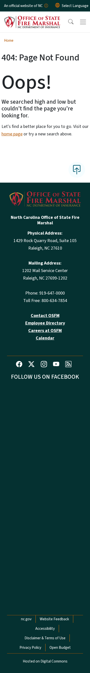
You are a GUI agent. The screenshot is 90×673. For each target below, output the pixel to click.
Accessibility (45, 628)
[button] (68, 22)
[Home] (32, 17)
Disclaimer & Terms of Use (45, 638)
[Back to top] (76, 169)
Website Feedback (54, 619)
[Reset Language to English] (57, 5)
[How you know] (46, 5)
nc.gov (26, 619)
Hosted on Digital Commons (45, 661)
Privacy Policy (30, 647)
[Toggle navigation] (83, 22)
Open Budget (60, 647)
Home (9, 40)
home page (12, 134)
